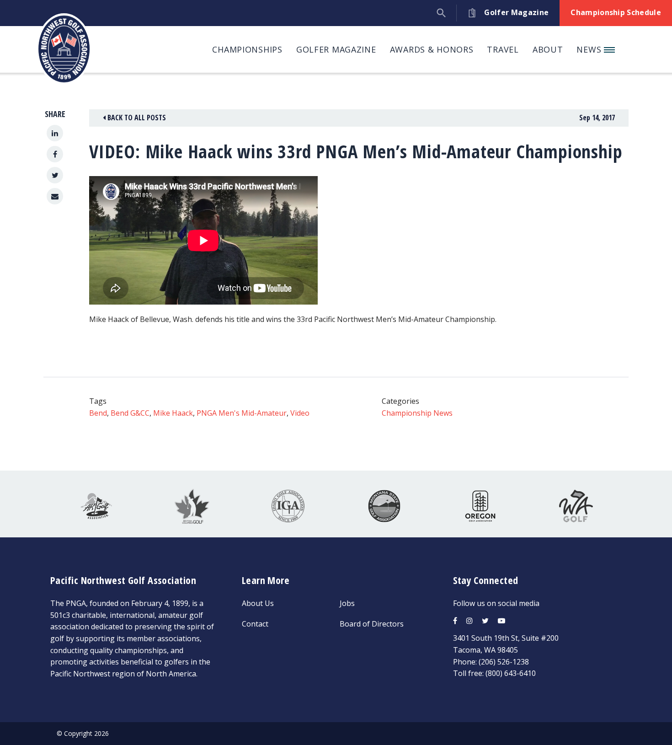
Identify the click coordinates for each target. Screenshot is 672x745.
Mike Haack (173, 413)
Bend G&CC (130, 413)
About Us (258, 603)
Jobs (347, 603)
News (590, 49)
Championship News (417, 413)
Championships (247, 49)
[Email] (55, 196)
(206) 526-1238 (504, 662)
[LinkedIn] (55, 133)
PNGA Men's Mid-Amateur (242, 413)
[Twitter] (55, 175)
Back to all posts (136, 118)
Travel (502, 49)
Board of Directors (372, 624)
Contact (255, 624)
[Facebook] (55, 154)
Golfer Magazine (336, 49)
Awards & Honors (432, 49)
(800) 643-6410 (510, 673)
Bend (98, 413)
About (548, 49)
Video (299, 413)
